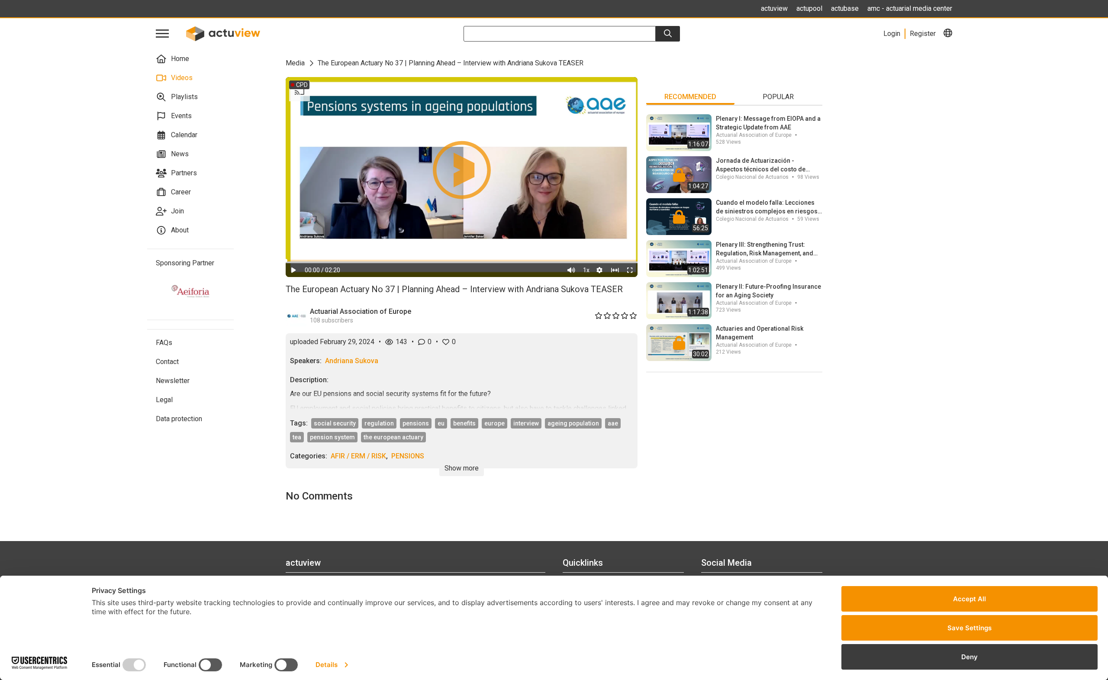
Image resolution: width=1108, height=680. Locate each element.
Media (295, 63)
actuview (774, 8)
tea (297, 437)
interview (526, 423)
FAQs (164, 342)
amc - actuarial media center (909, 8)
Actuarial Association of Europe (360, 311)
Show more (461, 468)
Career (181, 192)
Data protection (179, 419)
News (180, 154)
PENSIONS (407, 456)
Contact (167, 362)
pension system (332, 437)
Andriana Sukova (351, 361)
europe (494, 423)
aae (613, 423)
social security (335, 423)
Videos (182, 78)
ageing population (573, 423)
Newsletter (173, 381)
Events (181, 116)
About (180, 230)
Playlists (184, 97)
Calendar (184, 135)
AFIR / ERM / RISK (358, 456)
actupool (809, 8)
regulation (379, 423)
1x (586, 270)
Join (177, 211)
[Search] (668, 34)
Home (180, 59)
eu (441, 423)
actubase (845, 8)
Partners (184, 173)
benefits (464, 423)
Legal (164, 400)
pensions (416, 423)
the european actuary (393, 437)
